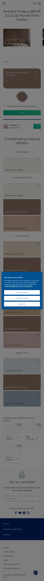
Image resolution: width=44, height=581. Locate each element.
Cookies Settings (22, 292)
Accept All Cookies (22, 298)
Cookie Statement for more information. (18, 286)
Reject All (22, 304)
